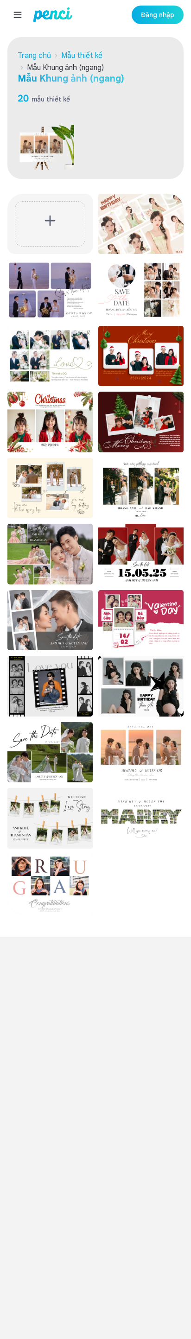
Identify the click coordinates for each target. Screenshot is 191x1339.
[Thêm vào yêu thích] (172, 205)
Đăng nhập (157, 15)
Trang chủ (34, 55)
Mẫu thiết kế (81, 55)
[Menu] (17, 15)
